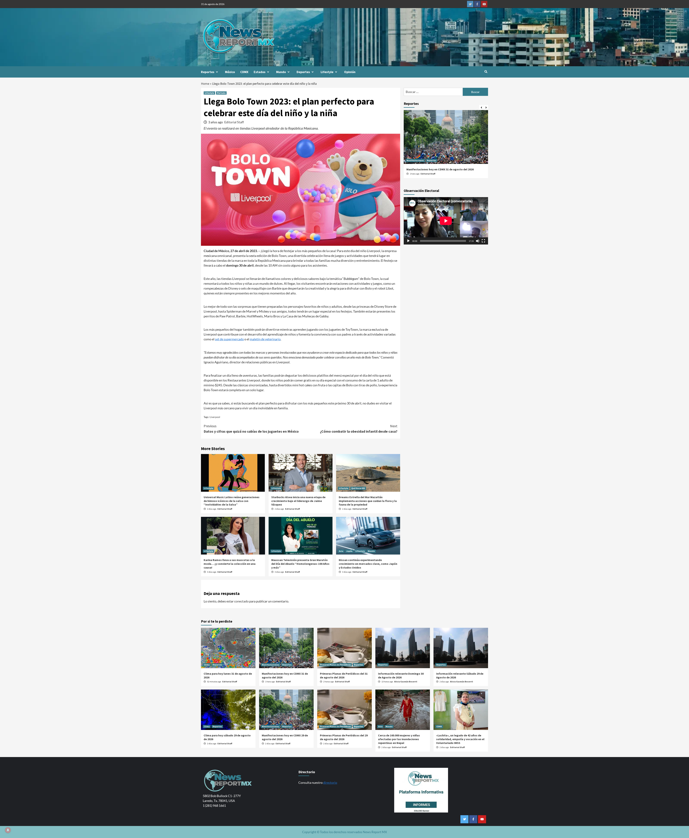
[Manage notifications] (8, 830)
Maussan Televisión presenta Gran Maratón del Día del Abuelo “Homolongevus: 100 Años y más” (300, 563)
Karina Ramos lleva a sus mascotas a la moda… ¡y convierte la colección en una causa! (230, 563)
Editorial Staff (234, 122)
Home (205, 84)
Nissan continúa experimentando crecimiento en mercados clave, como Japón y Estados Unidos (368, 563)
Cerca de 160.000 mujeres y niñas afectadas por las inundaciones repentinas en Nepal (399, 739)
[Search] (486, 71)
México (230, 72)
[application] (446, 221)
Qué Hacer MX (358, 488)
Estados (259, 72)
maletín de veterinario (265, 339)
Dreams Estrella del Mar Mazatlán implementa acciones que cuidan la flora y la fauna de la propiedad (368, 500)
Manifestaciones (270, 664)
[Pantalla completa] (483, 241)
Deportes (303, 72)
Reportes (207, 72)
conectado (241, 601)
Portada (221, 93)
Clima (207, 664)
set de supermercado (229, 339)
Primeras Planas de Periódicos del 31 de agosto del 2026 (442, 169)
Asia (341, 551)
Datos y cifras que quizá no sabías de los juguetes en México (251, 429)
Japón (349, 551)
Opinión (349, 72)
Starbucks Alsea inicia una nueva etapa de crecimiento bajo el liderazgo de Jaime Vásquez (298, 500)
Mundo (281, 72)
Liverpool (215, 416)
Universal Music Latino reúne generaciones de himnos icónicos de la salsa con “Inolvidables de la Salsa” (231, 500)
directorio (330, 783)
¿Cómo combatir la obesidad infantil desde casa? (358, 429)
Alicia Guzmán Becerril (405, 681)
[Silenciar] (477, 241)
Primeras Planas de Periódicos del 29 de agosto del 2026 (344, 737)
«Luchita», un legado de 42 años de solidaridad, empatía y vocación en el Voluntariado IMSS (460, 739)
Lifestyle (327, 72)
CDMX (244, 72)
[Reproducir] (408, 241)
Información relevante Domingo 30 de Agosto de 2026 (401, 675)
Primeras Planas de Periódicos (422, 160)
